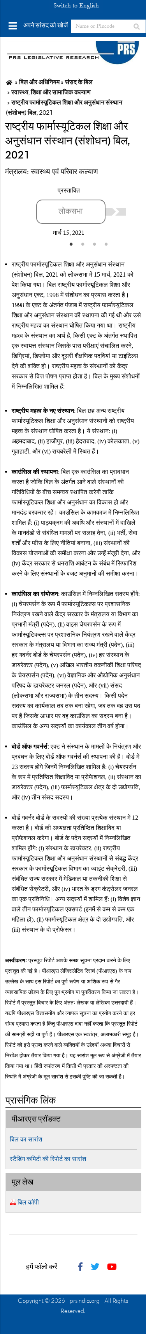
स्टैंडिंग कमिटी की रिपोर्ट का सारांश (48, 1159)
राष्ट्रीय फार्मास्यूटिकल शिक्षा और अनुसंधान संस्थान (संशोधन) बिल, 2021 (67, 141)
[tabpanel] (81, 211)
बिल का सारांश (26, 1139)
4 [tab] (106, 244)
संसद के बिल (79, 82)
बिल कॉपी (28, 1202)
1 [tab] (71, 244)
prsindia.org (85, 1301)
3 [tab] (95, 244)
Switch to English (76, 5)
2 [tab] (83, 244)
